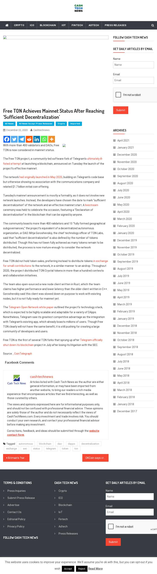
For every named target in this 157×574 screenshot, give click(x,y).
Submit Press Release (21, 497)
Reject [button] (81, 568)
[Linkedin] (36, 139)
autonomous (26, 443)
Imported (75, 123)
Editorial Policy (16, 519)
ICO (32, 25)
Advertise (13, 505)
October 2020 (125, 169)
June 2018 (123, 368)
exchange (11, 448)
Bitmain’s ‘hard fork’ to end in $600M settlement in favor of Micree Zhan (18, 457)
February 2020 (126, 225)
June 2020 (123, 197)
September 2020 (127, 176)
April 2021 (123, 140)
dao (59, 443)
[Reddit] (29, 139)
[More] (51, 139)
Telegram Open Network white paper (31, 307)
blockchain (45, 443)
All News (9, 123)
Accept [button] (68, 568)
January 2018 (125, 404)
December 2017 (127, 411)
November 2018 (127, 332)
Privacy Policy (15, 526)
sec (25, 448)
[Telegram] (21, 139)
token (65, 448)
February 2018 (126, 397)
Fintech (77, 25)
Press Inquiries (16, 490)
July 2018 (123, 361)
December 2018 (127, 325)
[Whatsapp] (44, 139)
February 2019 (126, 311)
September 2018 (127, 347)
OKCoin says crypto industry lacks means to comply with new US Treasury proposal (97, 457)
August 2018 (125, 354)
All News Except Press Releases (35, 123)
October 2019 (125, 254)
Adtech (94, 25)
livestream (91, 205)
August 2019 (125, 268)
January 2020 (125, 233)
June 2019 (123, 283)
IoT (64, 25)
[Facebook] (6, 139)
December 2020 (127, 154)
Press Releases (115, 25)
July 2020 (123, 190)
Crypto (19, 25)
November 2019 (127, 247)
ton (76, 448)
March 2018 (124, 390)
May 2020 (123, 204)
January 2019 (125, 318)
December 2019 (127, 240)
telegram (51, 448)
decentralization (90, 443)
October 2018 (125, 340)
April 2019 (123, 297)
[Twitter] (14, 139)
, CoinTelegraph (22, 353)
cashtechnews (41, 130)
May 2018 (123, 375)
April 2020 (123, 211)
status (36, 448)
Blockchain (48, 25)
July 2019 (123, 276)
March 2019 (124, 304)
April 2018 (123, 382)
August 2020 (125, 183)
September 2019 (127, 261)
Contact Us (14, 512)
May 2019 (123, 290)
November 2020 (127, 161)
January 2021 (125, 147)
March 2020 (124, 218)
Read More (95, 568)
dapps (71, 443)
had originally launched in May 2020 (40, 177)
